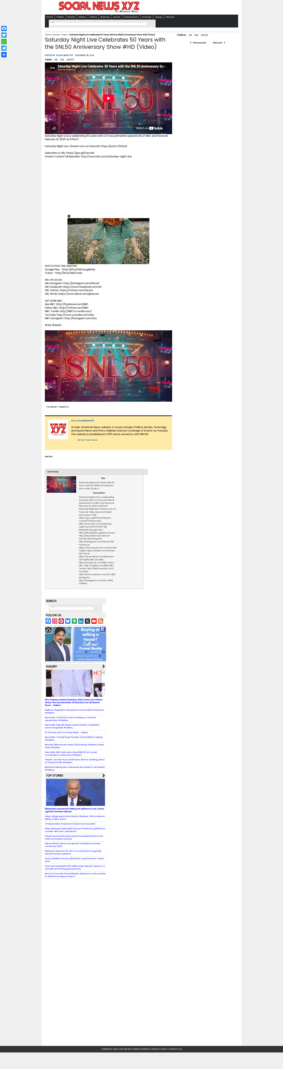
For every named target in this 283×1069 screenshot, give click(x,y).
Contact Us (175, 1049)
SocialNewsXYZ (86, 420)
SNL (62, 59)
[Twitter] (4, 35)
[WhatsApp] (4, 41)
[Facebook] (4, 28)
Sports (116, 17)
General (170, 17)
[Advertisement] (184, 7)
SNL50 (70, 59)
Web (82, 440)
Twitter (87, 440)
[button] (68, 216)
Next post (217, 42)
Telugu (158, 17)
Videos (93, 17)
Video (64, 34)
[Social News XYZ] (99, 11)
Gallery (82, 17)
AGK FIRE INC (125, 1049)
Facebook (94, 440)
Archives (146, 17)
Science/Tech (131, 17)
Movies (71, 17)
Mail (79, 440)
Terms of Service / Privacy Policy (150, 1049)
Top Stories (54, 776)
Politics (60, 17)
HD (56, 59)
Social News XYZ (64, 55)
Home (50, 17)
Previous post (199, 42)
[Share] (4, 54)
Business (105, 17)
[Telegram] (4, 48)
